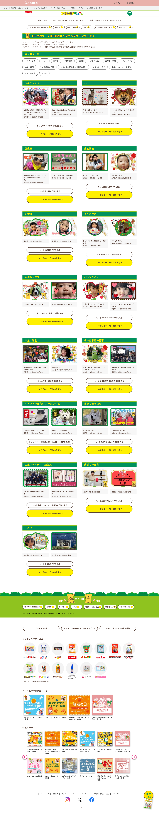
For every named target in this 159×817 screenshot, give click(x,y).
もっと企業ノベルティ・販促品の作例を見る (49, 505)
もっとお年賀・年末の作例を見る (50, 313)
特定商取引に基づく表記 (101, 794)
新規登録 (130, 3)
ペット (44, 61)
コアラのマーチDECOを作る (50, 134)
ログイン (117, 3)
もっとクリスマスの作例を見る (109, 254)
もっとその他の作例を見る (49, 564)
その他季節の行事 (47, 67)
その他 (44, 73)
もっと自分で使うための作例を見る (109, 442)
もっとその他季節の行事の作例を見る (109, 381)
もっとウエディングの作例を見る (50, 126)
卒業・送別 (29, 67)
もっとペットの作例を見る (109, 123)
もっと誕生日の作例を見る (49, 191)
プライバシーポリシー (69, 794)
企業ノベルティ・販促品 (121, 67)
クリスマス (94, 61)
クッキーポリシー (84, 794)
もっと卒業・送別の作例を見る (50, 381)
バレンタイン (127, 61)
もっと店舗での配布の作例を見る (109, 501)
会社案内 (55, 794)
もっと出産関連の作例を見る (109, 187)
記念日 (81, 61)
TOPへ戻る (116, 794)
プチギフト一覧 (41, 628)
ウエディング (30, 61)
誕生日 (56, 61)
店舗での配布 (30, 73)
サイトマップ (45, 794)
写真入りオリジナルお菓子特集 (117, 628)
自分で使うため (99, 67)
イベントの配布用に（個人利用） (73, 67)
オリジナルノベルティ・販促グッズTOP (79, 628)
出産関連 (68, 61)
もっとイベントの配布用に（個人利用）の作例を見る (50, 442)
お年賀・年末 (110, 61)
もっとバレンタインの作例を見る (109, 317)
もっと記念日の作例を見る (49, 250)
